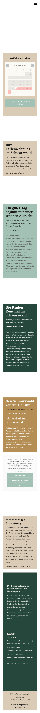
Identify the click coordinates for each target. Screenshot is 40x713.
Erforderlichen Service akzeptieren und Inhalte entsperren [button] (20, 483)
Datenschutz (20, 707)
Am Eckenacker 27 (14, 648)
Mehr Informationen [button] (20, 471)
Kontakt (14, 705)
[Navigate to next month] (32, 65)
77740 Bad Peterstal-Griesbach (19, 650)
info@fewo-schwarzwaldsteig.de (20, 657)
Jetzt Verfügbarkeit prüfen (20, 103)
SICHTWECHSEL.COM (20, 700)
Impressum (23, 705)
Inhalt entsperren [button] (20, 475)
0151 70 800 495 (17, 654)
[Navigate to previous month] (7, 65)
